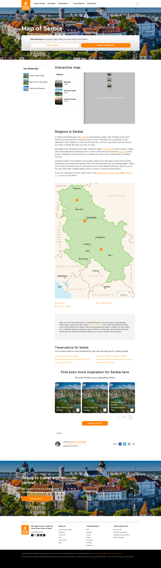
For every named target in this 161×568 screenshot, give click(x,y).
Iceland (88, 537)
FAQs (60, 537)
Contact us (62, 535)
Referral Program (119, 537)
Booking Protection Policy (122, 535)
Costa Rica (89, 540)
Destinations (63, 3)
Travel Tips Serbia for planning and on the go (114, 359)
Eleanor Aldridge (79, 442)
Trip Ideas (51, 3)
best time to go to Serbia (108, 173)
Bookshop (91, 3)
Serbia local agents (95, 325)
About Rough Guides (65, 529)
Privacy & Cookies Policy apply (114, 553)
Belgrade (108, 149)
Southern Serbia (104, 303)
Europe (39, 56)
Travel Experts (79, 3)
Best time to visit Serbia (105, 363)
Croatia (88, 535)
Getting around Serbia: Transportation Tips (72, 359)
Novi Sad (123, 152)
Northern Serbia (63, 306)
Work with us (63, 540)
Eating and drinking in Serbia (66, 356)
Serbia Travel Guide (95, 423)
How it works (39, 3)
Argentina (89, 545)
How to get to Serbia (63, 363)
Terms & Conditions (98, 553)
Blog (60, 542)
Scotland (89, 542)
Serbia (84, 137)
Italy (87, 529)
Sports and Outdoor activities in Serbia (111, 356)
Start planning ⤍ (36, 498)
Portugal (88, 532)
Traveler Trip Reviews (120, 532)
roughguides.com (27, 56)
